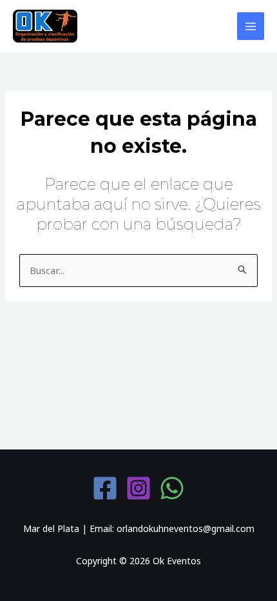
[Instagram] (138, 488)
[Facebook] (105, 488)
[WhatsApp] (172, 488)
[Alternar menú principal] (251, 26)
